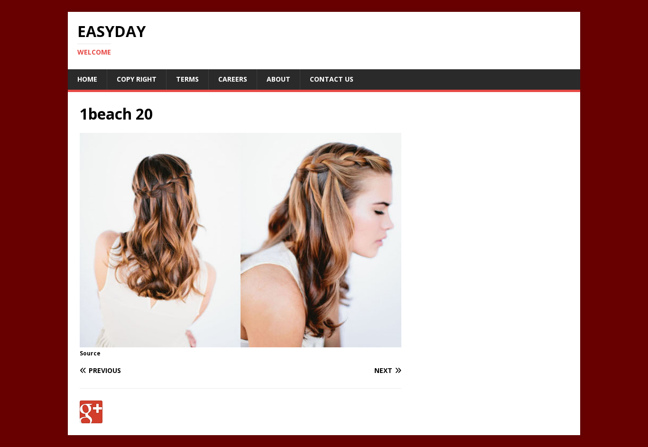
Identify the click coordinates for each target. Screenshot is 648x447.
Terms (187, 79)
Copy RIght (137, 79)
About (278, 79)
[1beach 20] (240, 341)
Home (87, 79)
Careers (232, 79)
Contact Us (331, 79)
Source (90, 353)
